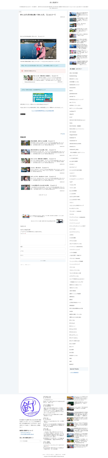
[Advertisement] (42, 26)
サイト (21, 255)
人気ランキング (58, 454)
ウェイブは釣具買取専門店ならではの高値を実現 (43, 110)
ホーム (44, 454)
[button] (40, 441)
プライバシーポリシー (26, 432)
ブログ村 (63, 454)
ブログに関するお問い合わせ (27, 434)
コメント (23, 233)
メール (21, 251)
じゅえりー (23, 114)
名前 (21, 246)
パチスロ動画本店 (74, 372)
